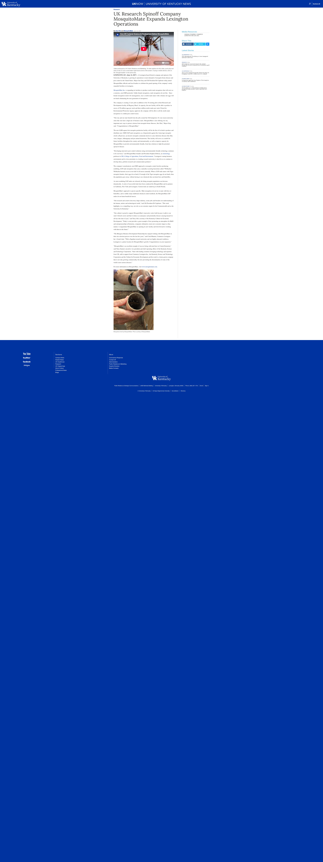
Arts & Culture (59, 368)
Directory (183, 391)
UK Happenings (60, 366)
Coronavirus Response (116, 358)
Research (117, 9)
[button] (316, 4)
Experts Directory (114, 366)
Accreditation (175, 391)
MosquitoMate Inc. (119, 90)
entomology (166, 154)
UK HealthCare (60, 362)
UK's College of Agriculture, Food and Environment (137, 156)
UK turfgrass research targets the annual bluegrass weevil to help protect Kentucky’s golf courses (195, 65)
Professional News (61, 370)
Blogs (57, 372)
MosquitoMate (128, 31)
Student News (59, 360)
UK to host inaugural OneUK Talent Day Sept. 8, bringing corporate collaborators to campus (195, 73)
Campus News (59, 358)
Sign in (207, 385)
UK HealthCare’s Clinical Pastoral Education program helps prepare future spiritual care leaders (194, 89)
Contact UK (112, 360)
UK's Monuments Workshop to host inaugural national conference (195, 57)
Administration (113, 362)
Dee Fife (118, 31)
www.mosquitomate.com (149, 267)
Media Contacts (113, 368)
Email (201, 385)
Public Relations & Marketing (117, 364)
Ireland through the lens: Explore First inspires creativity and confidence (195, 80)
